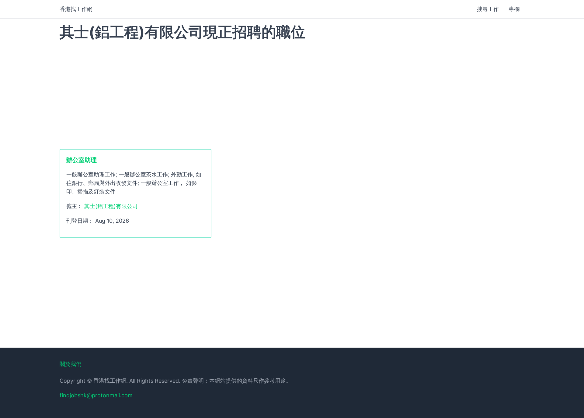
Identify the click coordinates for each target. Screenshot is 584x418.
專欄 (514, 9)
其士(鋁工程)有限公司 (111, 206)
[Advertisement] (291, 94)
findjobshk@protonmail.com (96, 395)
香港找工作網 (76, 9)
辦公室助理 (81, 160)
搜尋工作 (488, 9)
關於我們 (71, 364)
